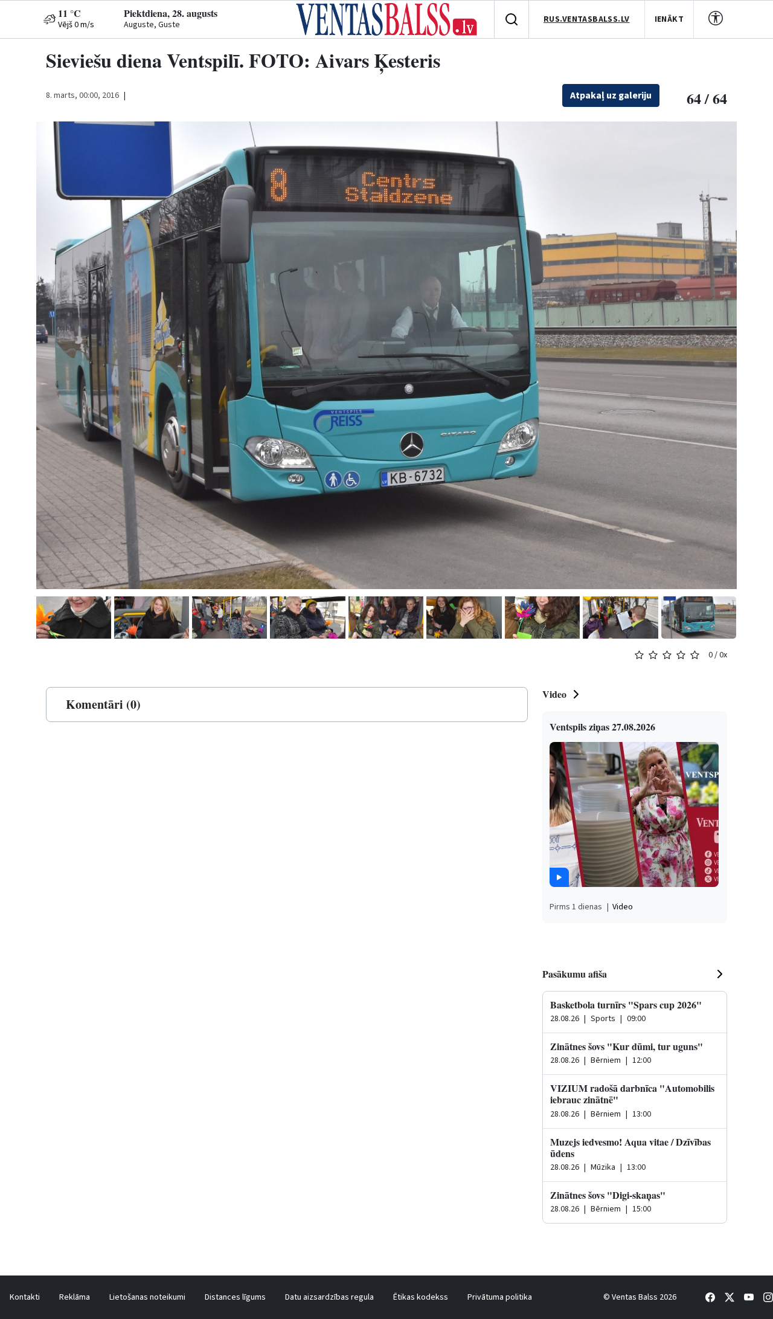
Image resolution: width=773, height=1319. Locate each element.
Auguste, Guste (152, 25)
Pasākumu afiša (574, 974)
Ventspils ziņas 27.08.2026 (602, 727)
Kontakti (25, 1297)
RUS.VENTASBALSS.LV (587, 19)
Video (554, 694)
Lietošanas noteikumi (147, 1297)
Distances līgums (235, 1297)
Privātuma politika (499, 1297)
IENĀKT (669, 19)
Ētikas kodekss (420, 1297)
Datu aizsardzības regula (329, 1297)
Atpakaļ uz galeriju (611, 95)
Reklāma (74, 1297)
